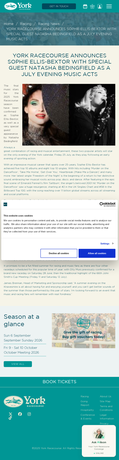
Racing (25, 24)
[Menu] (109, 6)
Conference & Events (88, 417)
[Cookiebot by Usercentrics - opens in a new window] (101, 204)
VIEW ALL (17, 364)
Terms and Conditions (106, 408)
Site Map (105, 401)
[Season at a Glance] (85, 6)
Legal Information (107, 417)
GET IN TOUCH (59, 6)
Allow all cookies (97, 253)
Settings (105, 243)
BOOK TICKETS (59, 382)
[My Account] (100, 6)
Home (8, 24)
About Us (105, 396)
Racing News (49, 24)
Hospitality (87, 410)
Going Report (85, 403)
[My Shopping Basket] (92, 6)
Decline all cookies (59, 253)
